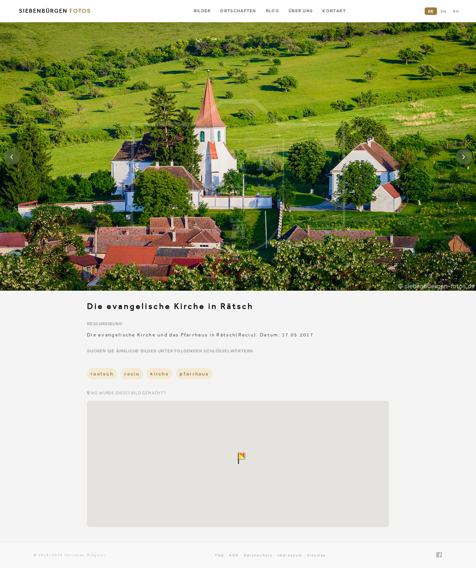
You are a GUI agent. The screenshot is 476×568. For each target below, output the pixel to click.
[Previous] (12, 156)
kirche (159, 374)
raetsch (102, 374)
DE (431, 11)
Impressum (289, 555)
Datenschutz (258, 555)
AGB (234, 555)
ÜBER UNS (301, 10)
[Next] (464, 156)
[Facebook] (439, 555)
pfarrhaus (194, 374)
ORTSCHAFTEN (238, 10)
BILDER (202, 10)
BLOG (272, 10)
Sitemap (316, 555)
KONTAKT (334, 10)
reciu (131, 374)
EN (443, 11)
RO (456, 11)
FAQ (219, 555)
